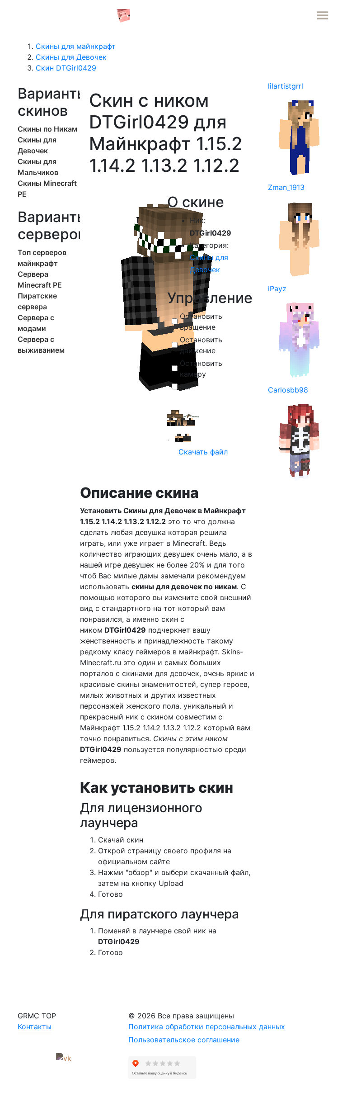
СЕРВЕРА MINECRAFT (67, 14)
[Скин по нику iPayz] (299, 339)
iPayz (277, 288)
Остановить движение (201, 345)
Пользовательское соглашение (183, 1039)
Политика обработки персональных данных (206, 1026)
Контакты (35, 1026)
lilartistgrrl (285, 85)
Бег (186, 386)
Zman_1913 (286, 187)
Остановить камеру (201, 368)
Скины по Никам (47, 128)
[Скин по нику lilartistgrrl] (299, 136)
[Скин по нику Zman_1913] (299, 238)
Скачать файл (202, 451)
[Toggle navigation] (322, 15)
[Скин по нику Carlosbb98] (299, 440)
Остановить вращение (201, 321)
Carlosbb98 (288, 389)
